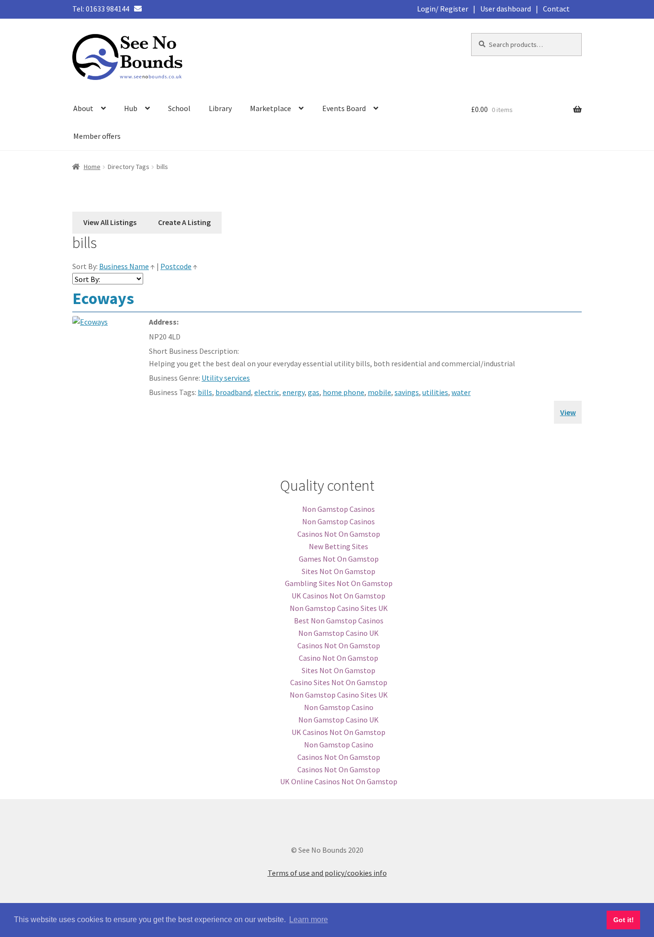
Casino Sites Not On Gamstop (338, 682)
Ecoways (103, 298)
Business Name (124, 266)
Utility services (226, 378)
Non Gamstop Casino (338, 707)
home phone (343, 392)
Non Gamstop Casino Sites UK (339, 608)
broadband (233, 392)
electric (266, 392)
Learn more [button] (308, 919)
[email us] (138, 8)
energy (293, 392)
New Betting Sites (338, 546)
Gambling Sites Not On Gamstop (339, 583)
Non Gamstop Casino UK (338, 633)
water (461, 392)
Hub (130, 108)
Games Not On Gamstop (339, 559)
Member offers (97, 136)
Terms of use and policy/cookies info (327, 873)
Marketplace (270, 108)
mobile (379, 392)
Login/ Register (442, 8)
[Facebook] (150, 8)
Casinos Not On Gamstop (338, 534)
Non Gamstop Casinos (338, 509)
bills (205, 392)
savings (407, 392)
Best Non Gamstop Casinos (338, 620)
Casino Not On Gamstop (338, 658)
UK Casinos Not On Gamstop (338, 595)
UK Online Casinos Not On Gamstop (338, 781)
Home (92, 166)
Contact (556, 8)
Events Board (344, 108)
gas (313, 392)
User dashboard (505, 8)
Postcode (176, 266)
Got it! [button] (623, 920)
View (568, 412)
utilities (435, 392)
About (83, 108)
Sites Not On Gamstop (338, 571)
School (179, 108)
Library (220, 108)
